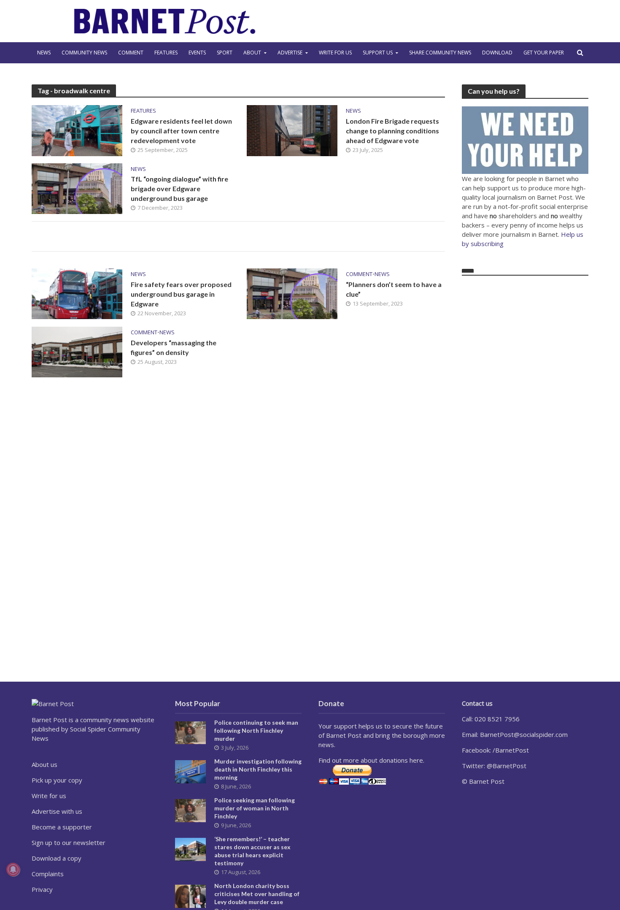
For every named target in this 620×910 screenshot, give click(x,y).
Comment (130, 52)
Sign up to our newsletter (68, 842)
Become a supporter (62, 827)
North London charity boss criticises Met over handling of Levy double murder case (256, 893)
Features (166, 52)
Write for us (335, 52)
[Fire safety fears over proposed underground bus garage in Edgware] (77, 293)
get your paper (543, 52)
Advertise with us (57, 811)
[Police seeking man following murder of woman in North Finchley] (190, 809)
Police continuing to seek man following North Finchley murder (256, 730)
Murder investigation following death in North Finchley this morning (258, 769)
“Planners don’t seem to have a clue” (394, 289)
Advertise (290, 52)
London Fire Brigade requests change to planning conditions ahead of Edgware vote (392, 130)
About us (44, 764)
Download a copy (56, 858)
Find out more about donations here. (371, 760)
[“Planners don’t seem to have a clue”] (292, 293)
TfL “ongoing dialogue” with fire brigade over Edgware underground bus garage (179, 188)
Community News (84, 52)
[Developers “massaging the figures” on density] (77, 351)
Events (197, 52)
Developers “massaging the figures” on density (173, 347)
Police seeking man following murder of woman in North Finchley (254, 808)
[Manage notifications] (13, 869)
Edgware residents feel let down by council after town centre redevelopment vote (181, 130)
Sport (224, 52)
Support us (378, 52)
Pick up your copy (57, 780)
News (44, 52)
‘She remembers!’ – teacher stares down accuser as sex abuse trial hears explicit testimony (252, 851)
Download (497, 52)
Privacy (42, 889)
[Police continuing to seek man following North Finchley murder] (190, 732)
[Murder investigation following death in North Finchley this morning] (190, 770)
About (252, 52)
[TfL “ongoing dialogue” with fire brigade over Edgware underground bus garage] (77, 187)
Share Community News (440, 52)
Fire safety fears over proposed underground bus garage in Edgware (181, 294)
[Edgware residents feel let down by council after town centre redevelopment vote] (77, 130)
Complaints (48, 873)
